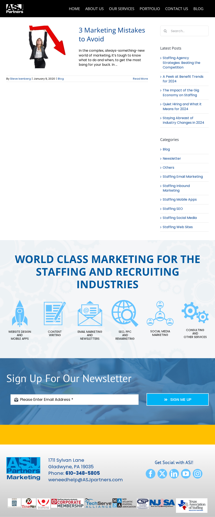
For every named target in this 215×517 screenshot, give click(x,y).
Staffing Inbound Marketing (176, 188)
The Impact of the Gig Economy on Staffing (181, 92)
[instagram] (197, 474)
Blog (61, 79)
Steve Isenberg (20, 79)
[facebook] (150, 474)
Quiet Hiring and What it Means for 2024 (182, 106)
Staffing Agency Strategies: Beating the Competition (181, 62)
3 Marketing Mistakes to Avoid (112, 34)
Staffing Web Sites (178, 227)
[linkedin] (174, 474)
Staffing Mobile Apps (180, 199)
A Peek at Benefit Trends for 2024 (183, 79)
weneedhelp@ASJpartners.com (85, 479)
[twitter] (162, 474)
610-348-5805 (83, 473)
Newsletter (172, 158)
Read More (140, 79)
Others (168, 167)
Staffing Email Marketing (183, 176)
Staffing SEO (173, 209)
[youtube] (186, 474)
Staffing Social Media (180, 218)
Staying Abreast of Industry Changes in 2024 (183, 120)
